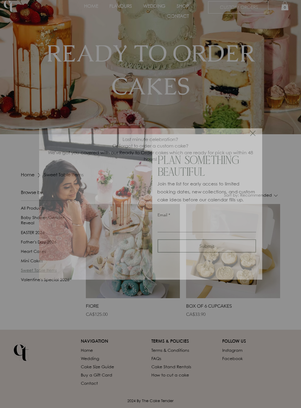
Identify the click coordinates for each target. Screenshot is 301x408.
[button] (252, 134)
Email (164, 215)
